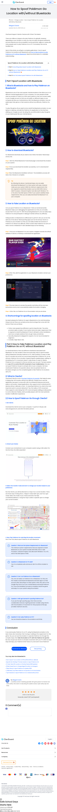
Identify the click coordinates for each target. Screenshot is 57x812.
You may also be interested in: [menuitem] (16, 656)
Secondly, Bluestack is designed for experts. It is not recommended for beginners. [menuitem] (28, 337)
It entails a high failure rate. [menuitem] (16, 340)
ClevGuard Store (8, 762)
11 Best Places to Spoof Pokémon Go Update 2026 (19, 668)
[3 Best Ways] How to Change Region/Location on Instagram (22, 666)
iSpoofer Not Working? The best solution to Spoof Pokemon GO (22, 662)
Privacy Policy (9, 766)
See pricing (37, 649)
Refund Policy (25, 766)
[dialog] (28, 805)
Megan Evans (14, 26)
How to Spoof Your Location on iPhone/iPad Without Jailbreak (22, 660)
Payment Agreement (6, 768)
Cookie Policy (17, 766)
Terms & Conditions (38, 766)
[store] (55, 2)
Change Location (18, 20)
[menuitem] (28, 67)
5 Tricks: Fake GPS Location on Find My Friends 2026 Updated (21, 664)
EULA (31, 766)
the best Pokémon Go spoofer (31, 378)
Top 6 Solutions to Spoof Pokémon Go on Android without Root (22, 672)
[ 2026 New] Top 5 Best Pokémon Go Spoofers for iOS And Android (23, 670)
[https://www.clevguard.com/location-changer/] (28, 426)
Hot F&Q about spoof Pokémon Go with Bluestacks (28, 75)
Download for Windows (19, 649)
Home (11, 20)
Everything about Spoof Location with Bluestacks (26, 67)
